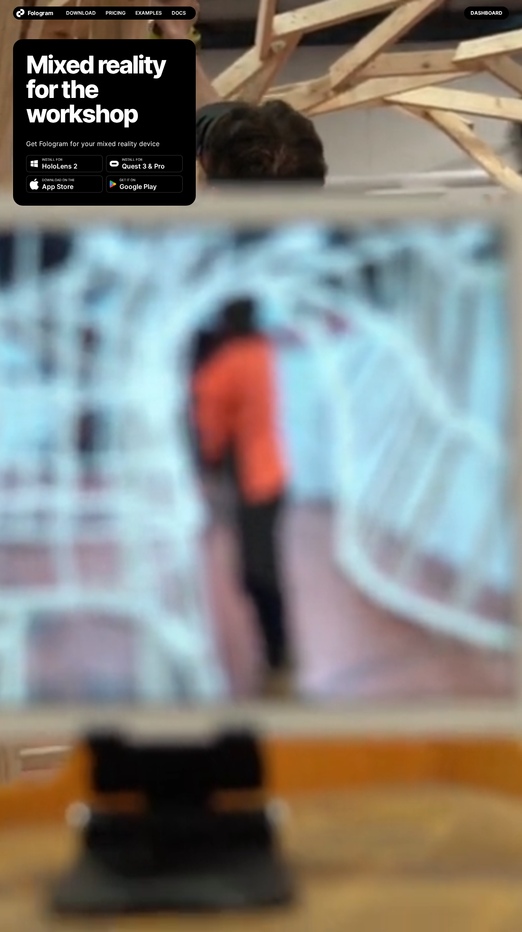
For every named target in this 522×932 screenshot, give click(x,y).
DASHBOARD (486, 13)
